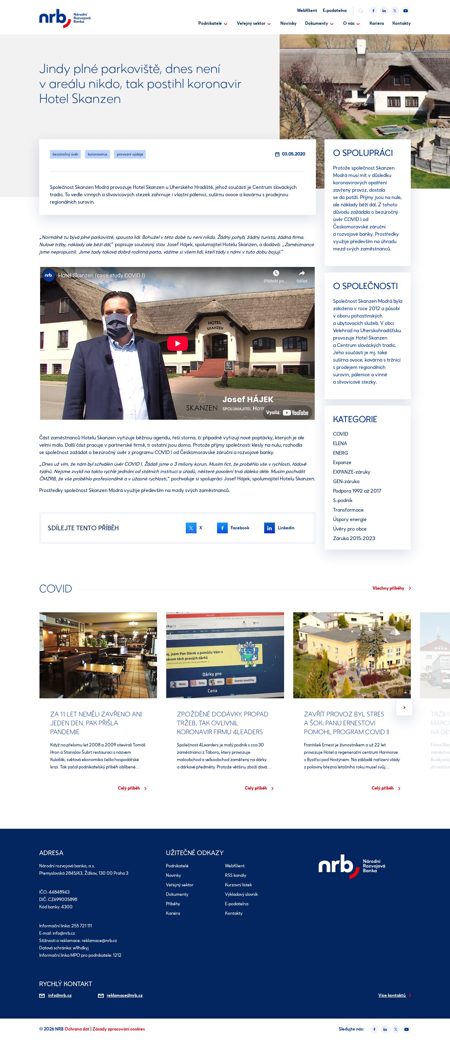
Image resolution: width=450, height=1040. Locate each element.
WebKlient (307, 10)
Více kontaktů (392, 995)
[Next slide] (404, 707)
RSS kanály (235, 875)
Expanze (342, 462)
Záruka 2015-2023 (354, 538)
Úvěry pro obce (350, 529)
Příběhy (173, 904)
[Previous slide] (45, 707)
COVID (340, 434)
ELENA (340, 443)
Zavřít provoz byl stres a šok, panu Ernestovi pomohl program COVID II (346, 722)
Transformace (348, 510)
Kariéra (376, 23)
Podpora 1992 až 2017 (357, 491)
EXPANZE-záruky (351, 472)
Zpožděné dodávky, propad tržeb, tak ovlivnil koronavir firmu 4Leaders (222, 722)
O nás (348, 23)
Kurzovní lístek (238, 885)
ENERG (340, 453)
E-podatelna (335, 10)
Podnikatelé (210, 23)
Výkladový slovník (241, 894)
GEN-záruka (346, 481)
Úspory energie (350, 519)
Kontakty (401, 23)
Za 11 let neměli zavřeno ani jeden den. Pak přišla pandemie (96, 722)
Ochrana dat (77, 1029)
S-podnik (342, 500)
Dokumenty (316, 23)
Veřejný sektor (251, 23)
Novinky (288, 23)
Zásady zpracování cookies (118, 1029)
